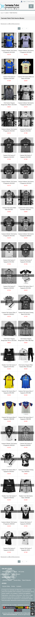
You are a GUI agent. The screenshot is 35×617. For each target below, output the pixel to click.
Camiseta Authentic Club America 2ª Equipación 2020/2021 (9, 523)
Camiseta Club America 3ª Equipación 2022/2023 (26, 156)
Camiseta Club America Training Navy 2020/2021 (25, 470)
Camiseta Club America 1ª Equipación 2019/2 (26, 549)
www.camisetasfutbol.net (10, 614)
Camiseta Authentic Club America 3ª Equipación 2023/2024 (26, 51)
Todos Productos (26, 580)
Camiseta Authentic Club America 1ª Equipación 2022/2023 (26, 103)
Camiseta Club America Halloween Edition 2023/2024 (26, 77)
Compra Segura (16, 574)
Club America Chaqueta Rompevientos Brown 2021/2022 (9, 339)
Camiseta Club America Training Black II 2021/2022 (25, 313)
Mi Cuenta (21, 571)
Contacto (18, 586)
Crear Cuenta (30, 1)
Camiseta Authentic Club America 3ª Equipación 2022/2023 (9, 182)
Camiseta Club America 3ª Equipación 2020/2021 (9, 287)
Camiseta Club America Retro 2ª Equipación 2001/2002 (25, 392)
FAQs (3, 571)
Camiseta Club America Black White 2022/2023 (9, 208)
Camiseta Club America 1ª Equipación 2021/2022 (9, 261)
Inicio (2, 12)
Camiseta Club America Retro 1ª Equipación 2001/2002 (9, 392)
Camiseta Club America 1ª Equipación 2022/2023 (26, 130)
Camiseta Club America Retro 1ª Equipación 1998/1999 (9, 418)
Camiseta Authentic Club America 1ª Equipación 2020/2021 (9, 444)
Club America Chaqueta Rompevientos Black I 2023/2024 (9, 103)
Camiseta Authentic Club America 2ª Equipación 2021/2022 (9, 234)
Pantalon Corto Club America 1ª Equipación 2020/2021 (9, 496)
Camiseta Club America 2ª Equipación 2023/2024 (9, 77)
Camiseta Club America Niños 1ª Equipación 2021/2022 (25, 287)
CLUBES (6, 12)
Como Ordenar (6, 574)
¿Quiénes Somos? (7, 580)
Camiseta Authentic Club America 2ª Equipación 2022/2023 (9, 130)
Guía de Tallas (6, 586)
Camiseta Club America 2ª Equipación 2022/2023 (9, 156)
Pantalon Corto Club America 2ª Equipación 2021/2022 (9, 365)
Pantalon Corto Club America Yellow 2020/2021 (26, 496)
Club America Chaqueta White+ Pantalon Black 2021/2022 (26, 365)
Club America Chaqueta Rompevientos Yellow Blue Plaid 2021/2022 (25, 340)
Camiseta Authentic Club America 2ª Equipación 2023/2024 (9, 51)
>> (26, 28)
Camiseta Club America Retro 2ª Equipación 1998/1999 (25, 418)
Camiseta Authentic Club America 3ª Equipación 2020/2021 (26, 234)
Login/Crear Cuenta (12, 571)
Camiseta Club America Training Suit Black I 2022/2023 (25, 208)
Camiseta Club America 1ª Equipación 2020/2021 (26, 523)
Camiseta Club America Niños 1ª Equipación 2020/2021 (9, 470)
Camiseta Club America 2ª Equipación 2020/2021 (9, 549)
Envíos (13, 586)
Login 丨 (25, 1)
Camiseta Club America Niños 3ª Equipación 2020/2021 (9, 313)
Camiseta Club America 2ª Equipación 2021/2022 (26, 261)
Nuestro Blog (17, 580)
